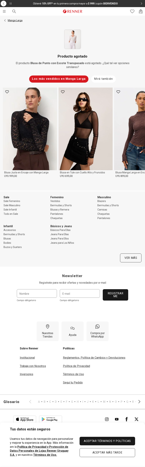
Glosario (12, 402)
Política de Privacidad (76, 366)
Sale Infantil (10, 209)
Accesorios (10, 230)
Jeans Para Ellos (59, 238)
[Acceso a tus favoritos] (132, 11)
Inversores (26, 374)
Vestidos (55, 201)
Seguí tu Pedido (73, 382)
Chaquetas (56, 218)
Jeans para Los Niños (62, 242)
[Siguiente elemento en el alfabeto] (137, 402)
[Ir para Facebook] (126, 419)
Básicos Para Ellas (60, 230)
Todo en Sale (11, 213)
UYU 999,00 (10, 176)
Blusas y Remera (59, 209)
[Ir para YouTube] (116, 419)
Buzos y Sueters (13, 247)
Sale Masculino (12, 205)
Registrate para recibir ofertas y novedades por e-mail (72, 282)
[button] (5, 20)
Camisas (102, 209)
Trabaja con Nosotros (33, 366)
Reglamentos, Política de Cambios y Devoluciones (94, 357)
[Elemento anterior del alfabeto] (32, 402)
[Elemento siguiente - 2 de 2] (141, 3)
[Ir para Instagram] (107, 419)
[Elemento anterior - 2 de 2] (3, 3)
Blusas (7, 238)
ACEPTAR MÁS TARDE (107, 452)
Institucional (27, 357)
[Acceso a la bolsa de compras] (141, 11)
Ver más (130, 258)
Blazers (101, 201)
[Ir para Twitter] (136, 419)
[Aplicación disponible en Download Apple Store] (24, 419)
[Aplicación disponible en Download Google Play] (50, 419)
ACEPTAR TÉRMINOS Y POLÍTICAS (107, 441)
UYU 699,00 (66, 176)
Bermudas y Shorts (61, 205)
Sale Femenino (12, 201)
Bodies (7, 242)
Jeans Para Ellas (59, 234)
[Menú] (4, 11)
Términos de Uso (73, 374)
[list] (84, 402)
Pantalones (56, 213)
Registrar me (115, 295)
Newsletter (72, 276)
